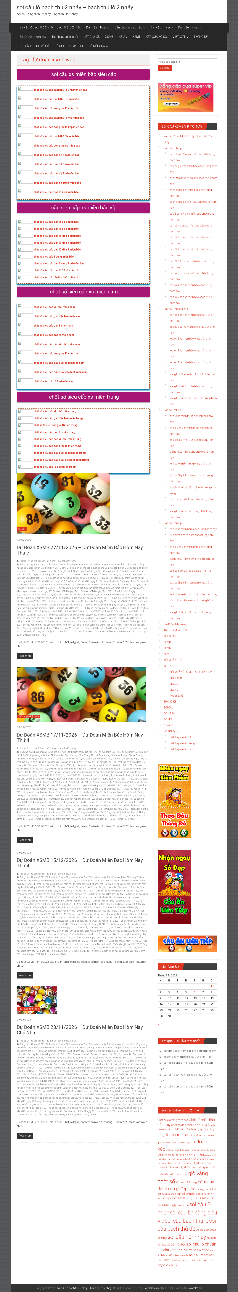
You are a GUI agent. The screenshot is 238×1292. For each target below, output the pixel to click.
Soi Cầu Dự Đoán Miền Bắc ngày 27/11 (67, 608)
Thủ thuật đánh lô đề (65, 36)
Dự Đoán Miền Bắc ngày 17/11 (56, 765)
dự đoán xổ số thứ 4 (39, 900)
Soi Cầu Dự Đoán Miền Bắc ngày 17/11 (82, 795)
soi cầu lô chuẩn (201, 1244)
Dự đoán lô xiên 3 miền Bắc (89, 887)
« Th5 (161, 1024)
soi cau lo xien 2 (98, 614)
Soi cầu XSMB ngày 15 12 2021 (127, 941)
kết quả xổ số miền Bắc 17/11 (108, 785)
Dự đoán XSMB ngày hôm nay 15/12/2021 (98, 910)
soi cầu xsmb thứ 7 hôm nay (57, 624)
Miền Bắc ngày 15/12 (80, 921)
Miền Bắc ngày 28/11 (109, 1081)
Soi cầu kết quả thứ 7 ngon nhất (42, 614)
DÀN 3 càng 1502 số (65, 880)
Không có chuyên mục (60, 601)
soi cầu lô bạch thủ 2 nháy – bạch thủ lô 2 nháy (75, 7)
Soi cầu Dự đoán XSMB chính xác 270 (96, 611)
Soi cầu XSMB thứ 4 (120, 809)
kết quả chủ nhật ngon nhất (77, 1077)
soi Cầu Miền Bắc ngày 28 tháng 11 (119, 1098)
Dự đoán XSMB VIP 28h (68, 1074)
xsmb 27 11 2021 (69, 631)
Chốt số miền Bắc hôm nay (40, 568)
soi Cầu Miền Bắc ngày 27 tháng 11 (99, 618)
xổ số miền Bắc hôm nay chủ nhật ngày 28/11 (75, 1111)
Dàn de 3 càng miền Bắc (117, 568)
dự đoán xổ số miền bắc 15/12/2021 (76, 890)
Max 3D (174, 683)
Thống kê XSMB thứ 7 (94, 628)
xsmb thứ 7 (35, 635)
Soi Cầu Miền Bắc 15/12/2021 (56, 937)
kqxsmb (76, 601)
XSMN (123, 36)
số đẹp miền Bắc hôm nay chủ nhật (40, 1084)
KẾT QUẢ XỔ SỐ (156, 36)
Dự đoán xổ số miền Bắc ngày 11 (82, 581)
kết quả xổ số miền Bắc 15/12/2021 (71, 917)
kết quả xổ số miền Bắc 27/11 (98, 598)
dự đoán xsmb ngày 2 (65, 910)
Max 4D (174, 689)
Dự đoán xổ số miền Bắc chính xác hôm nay (117, 890)
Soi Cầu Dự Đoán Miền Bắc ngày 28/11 (118, 1088)
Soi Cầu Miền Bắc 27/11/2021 (65, 618)
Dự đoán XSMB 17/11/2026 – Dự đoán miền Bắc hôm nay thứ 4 (80, 737)
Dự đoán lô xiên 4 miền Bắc (104, 574)
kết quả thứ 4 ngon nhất (80, 785)
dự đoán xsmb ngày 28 (47, 1071)
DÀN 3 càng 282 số (64, 1047)
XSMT (136, 36)
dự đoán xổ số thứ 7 (127, 584)
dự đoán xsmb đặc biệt (117, 588)
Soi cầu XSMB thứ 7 (33, 624)
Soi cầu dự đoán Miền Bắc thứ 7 (102, 608)
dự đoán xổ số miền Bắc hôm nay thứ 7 (45, 581)
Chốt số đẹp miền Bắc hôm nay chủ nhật (109, 1044)
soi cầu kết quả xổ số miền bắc (74, 614)
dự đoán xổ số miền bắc (60, 578)
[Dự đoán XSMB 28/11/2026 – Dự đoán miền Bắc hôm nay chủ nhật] (37, 999)
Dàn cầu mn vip (188, 27)
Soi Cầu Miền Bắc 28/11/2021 (86, 1098)
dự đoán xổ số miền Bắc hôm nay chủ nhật (70, 1061)
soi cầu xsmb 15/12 (100, 941)
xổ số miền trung (171, 1265)
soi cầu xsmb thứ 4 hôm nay (48, 944)
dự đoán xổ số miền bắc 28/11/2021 (115, 1057)
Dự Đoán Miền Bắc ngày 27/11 (32, 578)
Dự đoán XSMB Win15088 (49, 914)
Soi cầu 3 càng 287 (92, 1084)
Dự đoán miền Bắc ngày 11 (131, 574)
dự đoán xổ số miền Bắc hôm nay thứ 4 (68, 768)
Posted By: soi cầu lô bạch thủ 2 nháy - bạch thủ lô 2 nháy (48, 561)
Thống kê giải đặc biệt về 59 (68, 628)
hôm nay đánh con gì (47, 598)
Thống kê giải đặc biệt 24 (91, 812)
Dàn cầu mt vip (160, 27)
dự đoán (37, 884)
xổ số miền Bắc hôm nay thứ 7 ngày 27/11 (38, 631)
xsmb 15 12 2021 (70, 951)
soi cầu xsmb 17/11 (67, 809)
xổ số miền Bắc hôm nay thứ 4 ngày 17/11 (124, 815)
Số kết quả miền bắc (181, 737)
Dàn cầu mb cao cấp (128, 27)
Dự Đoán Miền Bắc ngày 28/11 (32, 1057)
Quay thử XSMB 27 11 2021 (125, 601)
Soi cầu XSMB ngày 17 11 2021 (93, 809)
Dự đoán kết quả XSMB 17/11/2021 (77, 762)
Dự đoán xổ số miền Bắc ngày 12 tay (105, 894)
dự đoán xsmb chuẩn (94, 588)
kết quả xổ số (165, 1194)
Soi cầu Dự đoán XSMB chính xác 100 (58, 611)
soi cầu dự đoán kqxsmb (35, 608)
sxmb (103, 624)
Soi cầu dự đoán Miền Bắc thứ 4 (117, 795)
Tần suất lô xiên (114, 624)
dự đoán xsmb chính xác (71, 588)
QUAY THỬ (76, 46)
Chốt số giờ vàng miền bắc (36, 755)
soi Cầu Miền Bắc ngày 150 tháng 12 (91, 937)
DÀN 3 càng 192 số (88, 755)
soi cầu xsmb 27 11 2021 (86, 621)
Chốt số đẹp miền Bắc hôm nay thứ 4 (107, 877)
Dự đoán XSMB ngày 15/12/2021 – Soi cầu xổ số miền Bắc (87, 907)
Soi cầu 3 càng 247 (89, 792)
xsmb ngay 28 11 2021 (76, 1114)
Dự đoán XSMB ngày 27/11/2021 (97, 591)
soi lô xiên (172, 1255)
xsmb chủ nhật (125, 1111)
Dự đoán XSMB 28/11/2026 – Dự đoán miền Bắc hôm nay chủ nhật (80, 1029)
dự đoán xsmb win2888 (109, 594)
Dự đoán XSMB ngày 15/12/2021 (40, 907)
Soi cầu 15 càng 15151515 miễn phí (65, 924)
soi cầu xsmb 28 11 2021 (104, 1101)
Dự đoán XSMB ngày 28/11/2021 (104, 1071)
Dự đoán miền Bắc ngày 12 (116, 887)
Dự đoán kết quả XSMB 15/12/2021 (39, 887)
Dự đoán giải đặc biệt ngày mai (100, 571)
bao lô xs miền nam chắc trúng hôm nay (193, 529)
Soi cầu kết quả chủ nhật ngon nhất (65, 1094)
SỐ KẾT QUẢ (97, 46)
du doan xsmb (46, 571)
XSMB (109, 36)
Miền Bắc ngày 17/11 (112, 789)
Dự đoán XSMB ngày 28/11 (73, 1071)
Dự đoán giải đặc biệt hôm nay (69, 571)
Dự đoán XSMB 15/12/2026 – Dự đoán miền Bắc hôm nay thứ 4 (80, 862)
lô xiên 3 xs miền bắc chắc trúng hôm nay (188, 1056)
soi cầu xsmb (66, 621)
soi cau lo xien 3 (92, 934)
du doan (134, 568)
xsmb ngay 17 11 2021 (104, 819)
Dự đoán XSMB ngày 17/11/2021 (121, 778)
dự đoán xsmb (57, 900)
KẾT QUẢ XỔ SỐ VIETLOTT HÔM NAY (191, 671)
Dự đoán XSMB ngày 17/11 (90, 778)
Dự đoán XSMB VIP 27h (64, 594)
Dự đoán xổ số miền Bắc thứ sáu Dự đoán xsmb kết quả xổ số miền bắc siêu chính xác (71, 772)
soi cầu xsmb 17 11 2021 (43, 809)
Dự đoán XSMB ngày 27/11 (66, 591)
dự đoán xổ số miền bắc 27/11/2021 (91, 578)
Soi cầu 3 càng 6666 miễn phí (100, 604)
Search (164, 68)
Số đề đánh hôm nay (33, 36)
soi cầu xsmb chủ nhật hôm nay (49, 1104)
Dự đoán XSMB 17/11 (73, 775)
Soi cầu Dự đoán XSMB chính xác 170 (113, 799)
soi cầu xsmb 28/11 (128, 1101)
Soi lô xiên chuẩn (81, 624)
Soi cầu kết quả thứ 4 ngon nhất (60, 802)
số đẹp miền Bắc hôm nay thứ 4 (38, 792)
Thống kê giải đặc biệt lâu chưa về (37, 628)
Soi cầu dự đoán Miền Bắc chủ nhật (80, 1088)
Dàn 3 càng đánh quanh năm (89, 568)
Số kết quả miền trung (182, 743)
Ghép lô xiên (30, 598)
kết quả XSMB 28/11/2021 (45, 1081)
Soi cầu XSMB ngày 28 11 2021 (81, 1104)
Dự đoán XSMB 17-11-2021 (47, 775)
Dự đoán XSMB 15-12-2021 (78, 900)
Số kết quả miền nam (182, 749)
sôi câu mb (112, 614)
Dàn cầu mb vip (96, 27)
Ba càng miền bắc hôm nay (33, 752)
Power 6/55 (176, 695)
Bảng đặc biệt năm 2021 (32, 564)
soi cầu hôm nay (187, 1237)
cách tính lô (173, 1129)
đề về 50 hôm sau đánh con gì (78, 914)
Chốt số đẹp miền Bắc (77, 564)
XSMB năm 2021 (127, 631)
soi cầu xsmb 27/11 (110, 621)
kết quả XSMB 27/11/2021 (34, 601)
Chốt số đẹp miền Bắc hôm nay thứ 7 (107, 564)
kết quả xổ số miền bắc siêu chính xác (109, 917)
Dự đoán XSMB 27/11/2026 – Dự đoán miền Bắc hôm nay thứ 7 (80, 550)
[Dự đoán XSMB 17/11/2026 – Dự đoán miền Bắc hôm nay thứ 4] (81, 693)
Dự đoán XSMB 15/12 (104, 900)
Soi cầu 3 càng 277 (75, 604)
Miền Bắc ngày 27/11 (99, 601)
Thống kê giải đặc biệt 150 (126, 944)
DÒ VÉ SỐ (42, 46)
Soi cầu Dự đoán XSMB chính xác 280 (117, 1091)
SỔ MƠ (59, 46)
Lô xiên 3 (96, 789)
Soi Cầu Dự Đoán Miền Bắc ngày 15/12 (57, 927)
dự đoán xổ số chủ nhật (59, 1057)
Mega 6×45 (176, 677)
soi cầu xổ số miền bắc (47, 621)
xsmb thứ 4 (123, 819)
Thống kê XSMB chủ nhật (123, 1108)
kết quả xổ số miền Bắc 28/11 (107, 1077)
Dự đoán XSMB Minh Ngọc (39, 778)
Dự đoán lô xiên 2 (81, 574)
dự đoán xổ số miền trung (103, 584)
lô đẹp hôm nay (173, 1198)
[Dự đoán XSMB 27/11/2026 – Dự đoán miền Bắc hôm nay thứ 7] (63, 503)
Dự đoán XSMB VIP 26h (77, 782)
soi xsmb (94, 624)
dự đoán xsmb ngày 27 (40, 591)
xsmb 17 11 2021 (25, 819)
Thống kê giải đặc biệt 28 (34, 1108)
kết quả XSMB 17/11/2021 (45, 789)
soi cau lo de (183, 1205)
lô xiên (84, 601)
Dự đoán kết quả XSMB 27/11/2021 (54, 574)
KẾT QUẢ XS (91, 36)
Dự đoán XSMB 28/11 (55, 1067)
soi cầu (21, 529)
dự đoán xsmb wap (87, 594)
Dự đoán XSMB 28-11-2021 (30, 1067)
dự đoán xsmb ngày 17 (64, 778)
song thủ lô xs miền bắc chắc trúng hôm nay (190, 1050)
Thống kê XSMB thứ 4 (49, 815)
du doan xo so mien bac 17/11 (51, 758)
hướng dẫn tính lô (206, 1189)
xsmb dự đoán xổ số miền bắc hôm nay (98, 631)
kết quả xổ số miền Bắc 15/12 (37, 917)
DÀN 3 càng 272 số (64, 568)
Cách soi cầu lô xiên (55, 564)
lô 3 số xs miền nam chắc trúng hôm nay (193, 594)
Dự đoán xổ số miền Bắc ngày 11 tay (118, 581)
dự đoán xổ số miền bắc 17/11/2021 (115, 765)
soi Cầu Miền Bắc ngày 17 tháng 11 (57, 805)
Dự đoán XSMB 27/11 (47, 588)
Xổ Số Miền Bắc (114, 628)
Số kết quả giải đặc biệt (53, 604)
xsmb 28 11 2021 (108, 1111)
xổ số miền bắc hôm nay (135, 628)
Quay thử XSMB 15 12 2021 (106, 921)
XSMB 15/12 (86, 951)
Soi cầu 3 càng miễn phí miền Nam (124, 924)
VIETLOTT (179, 36)
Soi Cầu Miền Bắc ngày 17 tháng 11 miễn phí (98, 805)
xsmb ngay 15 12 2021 (34, 954)
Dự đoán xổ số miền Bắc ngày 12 (69, 894)
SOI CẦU (25, 46)
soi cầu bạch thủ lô (187, 1221)
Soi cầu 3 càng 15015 (94, 924)
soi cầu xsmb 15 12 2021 (76, 941)
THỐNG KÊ (201, 36)
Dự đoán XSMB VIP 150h (132, 910)
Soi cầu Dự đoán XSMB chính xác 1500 (93, 931)
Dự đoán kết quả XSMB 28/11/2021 (54, 1054)
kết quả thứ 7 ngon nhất (70, 598)
